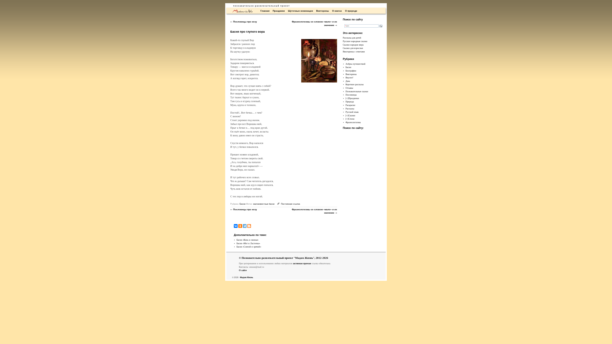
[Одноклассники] (240, 226)
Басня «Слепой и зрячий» (249, 246)
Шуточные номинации (300, 10)
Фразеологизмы (353, 122)
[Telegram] (245, 226)
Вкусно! (349, 77)
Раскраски (350, 105)
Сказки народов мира (353, 44)
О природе (351, 10)
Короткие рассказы (355, 84)
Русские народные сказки (355, 41)
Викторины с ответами (354, 51)
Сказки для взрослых (353, 48)
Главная (265, 10)
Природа (350, 101)
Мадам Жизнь (246, 277)
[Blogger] (249, 226)
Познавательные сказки (357, 91)
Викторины (322, 10)
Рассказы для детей (352, 37)
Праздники (279, 10)
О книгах (337, 10)
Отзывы (349, 88)
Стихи (351, 119)
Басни (242, 203)
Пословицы (351, 94)
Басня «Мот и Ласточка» (248, 243)
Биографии (351, 70)
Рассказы (350, 108)
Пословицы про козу (243, 21)
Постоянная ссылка (290, 203)
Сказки (351, 115)
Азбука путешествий (355, 64)
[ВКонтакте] (236, 226)
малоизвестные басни (263, 203)
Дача (348, 81)
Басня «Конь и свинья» (248, 240)
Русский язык (352, 112)
